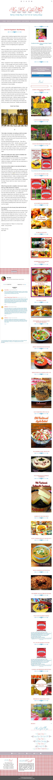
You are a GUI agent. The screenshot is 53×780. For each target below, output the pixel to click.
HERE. (23, 770)
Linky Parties (25, 21)
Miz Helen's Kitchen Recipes (37, 21)
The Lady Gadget (32, 778)
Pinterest (12, 768)
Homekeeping (14, 271)
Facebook (12, 764)
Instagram (12, 766)
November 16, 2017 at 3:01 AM (12, 317)
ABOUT (8, 21)
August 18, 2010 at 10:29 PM (12, 306)
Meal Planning (16, 21)
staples (13, 172)
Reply (5, 295)
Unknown (6, 306)
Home (4, 21)
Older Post (9, 284)
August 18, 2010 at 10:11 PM (22, 297)
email (20, 767)
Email (11, 762)
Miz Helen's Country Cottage (29, 777)
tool (20, 143)
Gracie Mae (6, 289)
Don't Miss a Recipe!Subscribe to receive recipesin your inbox (41, 69)
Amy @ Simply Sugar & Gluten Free (10, 297)
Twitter (11, 765)
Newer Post (20, 284)
